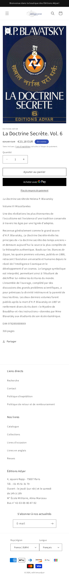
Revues (11, 458)
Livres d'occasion (17, 442)
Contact (11, 388)
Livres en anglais (16, 450)
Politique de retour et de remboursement (31, 404)
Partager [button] (11, 341)
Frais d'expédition (22, 146)
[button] (7, 13)
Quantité (7, 152)
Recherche (13, 380)
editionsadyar (38, 572)
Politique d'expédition (20, 396)
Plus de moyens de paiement (34, 190)
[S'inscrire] (52, 523)
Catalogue (13, 426)
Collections (13, 434)
